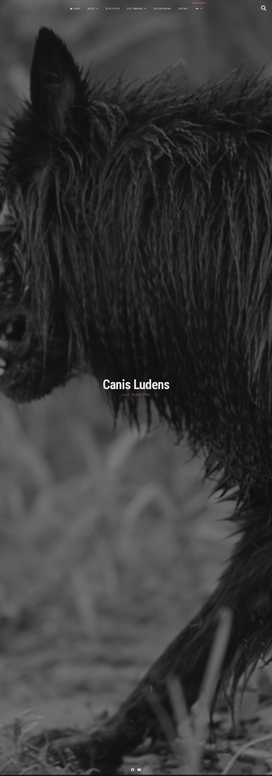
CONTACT (183, 8)
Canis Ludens (136, 384)
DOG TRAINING (135, 8)
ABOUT (91, 8)
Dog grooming (162, 8)
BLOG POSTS (113, 8)
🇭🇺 (197, 8)
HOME (77, 8)
